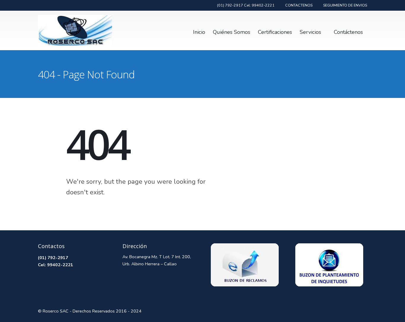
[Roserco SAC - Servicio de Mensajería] (75, 30)
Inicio (199, 32)
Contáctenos (348, 32)
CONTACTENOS (298, 5)
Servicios (310, 32)
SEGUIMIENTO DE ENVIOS (345, 5)
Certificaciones (275, 32)
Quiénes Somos (231, 32)
